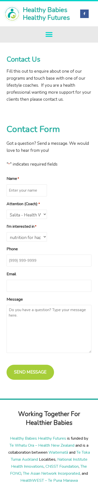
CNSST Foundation (62, 466)
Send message (30, 372)
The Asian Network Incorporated (51, 473)
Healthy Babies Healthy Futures (46, 14)
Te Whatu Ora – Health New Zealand (42, 445)
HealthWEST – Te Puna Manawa (49, 480)
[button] (49, 34)
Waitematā (58, 452)
